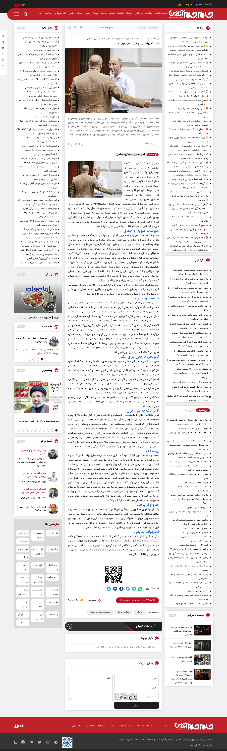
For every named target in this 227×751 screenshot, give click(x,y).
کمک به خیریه (55, 592)
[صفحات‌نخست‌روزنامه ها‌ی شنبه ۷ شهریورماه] (38, 397)
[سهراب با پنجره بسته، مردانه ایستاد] (53, 477)
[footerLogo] (193, 726)
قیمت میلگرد (22, 614)
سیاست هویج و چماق (100, 612)
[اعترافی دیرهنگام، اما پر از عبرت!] (26, 341)
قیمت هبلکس (25, 604)
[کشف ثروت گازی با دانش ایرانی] (53, 493)
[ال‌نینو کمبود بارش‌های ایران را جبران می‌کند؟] (53, 509)
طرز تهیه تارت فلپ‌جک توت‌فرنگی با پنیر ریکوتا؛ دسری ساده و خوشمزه (187, 398)
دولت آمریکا (123, 612)
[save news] (81, 28)
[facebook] (121, 589)
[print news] (70, 28)
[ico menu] (18, 14)
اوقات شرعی (90, 726)
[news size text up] (70, 144)
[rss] (3, 67)
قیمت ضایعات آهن (23, 592)
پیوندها (140, 726)
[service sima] (189, 5)
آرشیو (131, 726)
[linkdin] (115, 589)
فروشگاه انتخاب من (38, 580)
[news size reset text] (75, 144)
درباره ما (150, 726)
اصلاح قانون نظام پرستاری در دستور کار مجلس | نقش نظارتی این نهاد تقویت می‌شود (31, 462)
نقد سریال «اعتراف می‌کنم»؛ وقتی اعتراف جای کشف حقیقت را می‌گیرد (181, 631)
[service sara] (199, 5)
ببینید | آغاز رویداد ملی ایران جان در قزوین (38, 318)
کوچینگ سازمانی (39, 604)
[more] (172, 615)
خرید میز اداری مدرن (38, 617)
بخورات (25, 557)
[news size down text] (81, 144)
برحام (139, 612)
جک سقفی (53, 614)
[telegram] (3, 43)
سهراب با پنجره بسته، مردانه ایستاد (32, 481)
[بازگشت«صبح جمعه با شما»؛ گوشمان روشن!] (201, 659)
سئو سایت (53, 533)
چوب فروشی (23, 533)
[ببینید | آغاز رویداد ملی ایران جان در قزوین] (38, 297)
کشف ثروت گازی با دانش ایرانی (33, 497)
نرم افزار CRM (25, 567)
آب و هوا (102, 726)
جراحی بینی (53, 549)
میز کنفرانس (23, 622)
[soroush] (109, 589)
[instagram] (3, 37)
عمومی (142, 28)
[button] (46, 359)
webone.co (52, 577)
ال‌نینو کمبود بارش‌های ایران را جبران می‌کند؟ (31, 508)
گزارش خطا (73, 600)
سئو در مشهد (37, 565)
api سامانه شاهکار (38, 535)
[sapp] (3, 61)
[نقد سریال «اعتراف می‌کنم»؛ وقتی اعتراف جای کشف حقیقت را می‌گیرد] (201, 631)
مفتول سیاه (53, 602)
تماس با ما (162, 726)
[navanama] (209, 5)
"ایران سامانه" (194, 745)
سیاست (153, 28)
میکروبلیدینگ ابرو (37, 592)
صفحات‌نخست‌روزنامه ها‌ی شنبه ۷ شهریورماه (39, 421)
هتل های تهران (24, 580)
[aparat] (3, 55)
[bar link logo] (19, 5)
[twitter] (3, 49)
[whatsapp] (140, 589)
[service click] (179, 5)
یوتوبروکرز (24, 541)
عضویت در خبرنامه (118, 726)
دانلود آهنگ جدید (53, 567)
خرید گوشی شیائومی (38, 551)
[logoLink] (191, 14)
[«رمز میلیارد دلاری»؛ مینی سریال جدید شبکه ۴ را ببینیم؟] (201, 645)
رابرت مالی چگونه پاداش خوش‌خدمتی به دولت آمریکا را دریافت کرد (126, 647)
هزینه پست (23, 549)
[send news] (75, 28)
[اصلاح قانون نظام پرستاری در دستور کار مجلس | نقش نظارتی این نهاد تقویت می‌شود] (53, 458)
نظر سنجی (76, 726)
